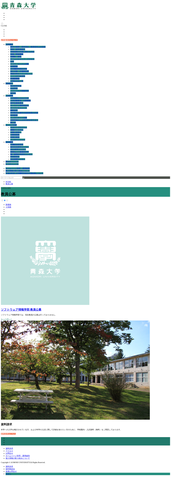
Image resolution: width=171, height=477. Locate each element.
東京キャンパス (12, 162)
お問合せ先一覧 (16, 81)
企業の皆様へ (15, 132)
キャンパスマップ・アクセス (22, 59)
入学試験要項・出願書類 (20, 101)
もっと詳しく (6, 319)
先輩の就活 (15, 137)
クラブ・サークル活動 (19, 64)
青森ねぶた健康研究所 (19, 152)
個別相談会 (10, 469)
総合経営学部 (15, 86)
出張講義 (14, 66)
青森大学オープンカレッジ (21, 74)
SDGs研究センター (18, 149)
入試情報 (9, 96)
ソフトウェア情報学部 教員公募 (21, 309)
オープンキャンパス (18, 108)
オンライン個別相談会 (19, 105)
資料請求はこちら (8, 434)
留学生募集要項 (16, 103)
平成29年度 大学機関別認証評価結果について (24, 173)
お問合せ (9, 453)
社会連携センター (17, 159)
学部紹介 (9, 83)
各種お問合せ (11, 471)
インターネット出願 (18, 118)
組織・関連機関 (16, 54)
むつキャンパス (12, 164)
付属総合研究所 (16, 144)
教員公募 (9, 184)
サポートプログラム (18, 127)
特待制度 (14, 115)
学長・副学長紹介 (17, 49)
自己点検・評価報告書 (19, 71)
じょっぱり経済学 (17, 76)
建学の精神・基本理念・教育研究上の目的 (28, 47)
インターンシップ (17, 140)
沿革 (12, 61)
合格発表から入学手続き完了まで (24, 120)
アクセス (9, 451)
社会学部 (14, 88)
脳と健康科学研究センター (21, 154)
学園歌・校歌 (15, 57)
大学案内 (9, 44)
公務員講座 (15, 135)
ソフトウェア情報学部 (19, 91)
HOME (8, 182)
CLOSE (4, 26)
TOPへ (8, 474)
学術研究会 (15, 157)
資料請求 (14, 110)
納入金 (13, 122)
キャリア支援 (11, 125)
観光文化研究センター (19, 147)
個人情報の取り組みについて (18, 171)
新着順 (8, 205)
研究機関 (9, 142)
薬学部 (13, 93)
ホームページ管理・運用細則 (18, 168)
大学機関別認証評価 (18, 69)
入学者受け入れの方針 (19, 98)
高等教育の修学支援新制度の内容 (24, 113)
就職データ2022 (16, 130)
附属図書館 (15, 79)
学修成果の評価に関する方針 (22, 52)
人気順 (8, 207)
